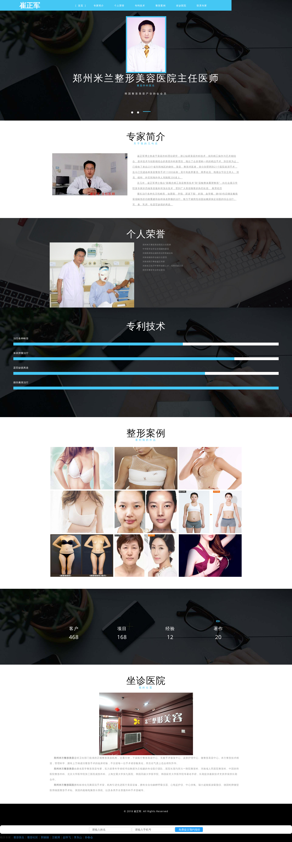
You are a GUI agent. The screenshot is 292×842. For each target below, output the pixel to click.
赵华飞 (67, 837)
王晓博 (56, 837)
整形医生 (19, 837)
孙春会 (89, 837)
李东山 (78, 837)
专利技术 (140, 5)
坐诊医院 (181, 5)
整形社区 (32, 837)
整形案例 (160, 5)
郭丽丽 (45, 837)
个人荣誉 (119, 5)
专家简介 (99, 5)
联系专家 (202, 5)
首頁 (80, 5)
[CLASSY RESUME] (81, 468)
